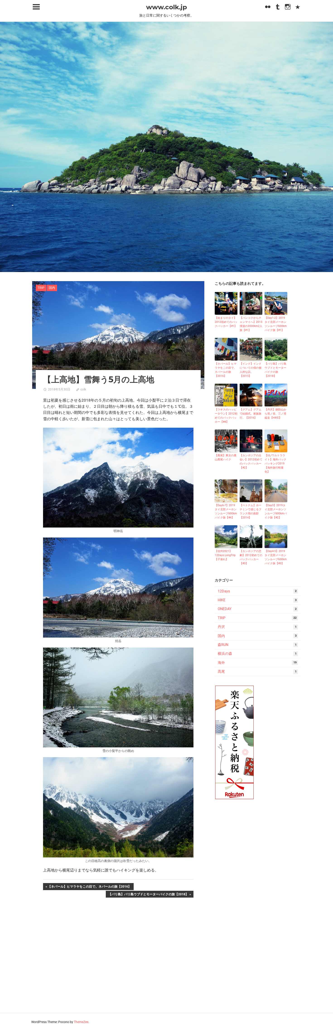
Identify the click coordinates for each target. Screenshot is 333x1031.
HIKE (221, 600)
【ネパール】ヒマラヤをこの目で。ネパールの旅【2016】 (89, 887)
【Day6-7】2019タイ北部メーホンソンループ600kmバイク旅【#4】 (226, 511)
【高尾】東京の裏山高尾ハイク (225, 457)
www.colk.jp (166, 7)
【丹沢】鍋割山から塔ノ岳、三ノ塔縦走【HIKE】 (275, 413)
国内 (52, 288)
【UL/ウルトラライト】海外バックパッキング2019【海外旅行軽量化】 (275, 463)
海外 (221, 662)
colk (83, 389)
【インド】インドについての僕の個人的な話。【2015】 (250, 370)
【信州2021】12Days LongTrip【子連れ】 (225, 555)
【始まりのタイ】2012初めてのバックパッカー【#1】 (226, 322)
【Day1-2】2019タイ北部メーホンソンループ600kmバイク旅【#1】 (276, 324)
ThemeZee (81, 1022)
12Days (224, 591)
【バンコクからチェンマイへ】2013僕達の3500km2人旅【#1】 (251, 324)
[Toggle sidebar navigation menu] (36, 7)
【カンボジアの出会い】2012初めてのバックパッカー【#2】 (251, 461)
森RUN (223, 645)
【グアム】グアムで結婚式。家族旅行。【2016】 (250, 413)
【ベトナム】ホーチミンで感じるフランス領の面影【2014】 (250, 511)
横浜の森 (225, 653)
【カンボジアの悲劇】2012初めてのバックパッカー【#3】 (251, 557)
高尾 (221, 671)
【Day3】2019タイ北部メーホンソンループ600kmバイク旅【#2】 (276, 511)
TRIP (41, 288)
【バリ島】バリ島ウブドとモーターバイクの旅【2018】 (148, 895)
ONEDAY (225, 609)
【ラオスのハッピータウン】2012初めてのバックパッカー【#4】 (226, 415)
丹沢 (221, 627)
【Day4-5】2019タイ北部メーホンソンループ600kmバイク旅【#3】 (276, 557)
